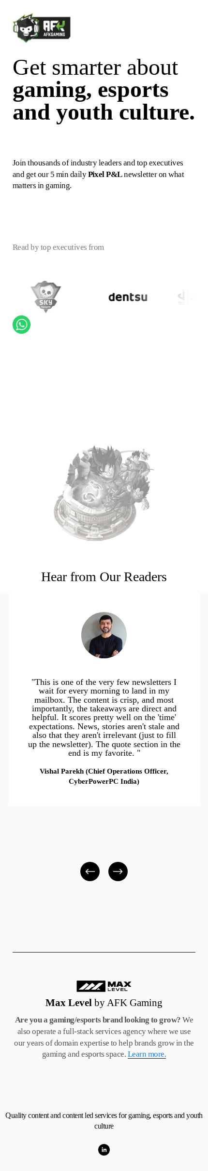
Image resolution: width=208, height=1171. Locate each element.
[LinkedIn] (104, 1150)
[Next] (118, 871)
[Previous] (90, 871)
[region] (104, 738)
